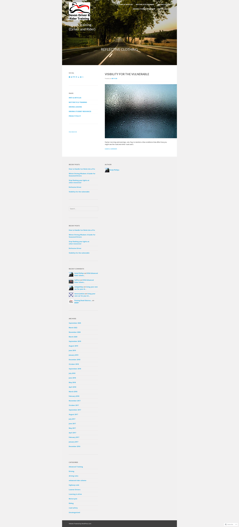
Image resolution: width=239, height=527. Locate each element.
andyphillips (78, 287)
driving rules (73, 476)
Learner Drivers (74, 490)
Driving (71, 471)
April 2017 (72, 433)
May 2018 (72, 382)
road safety (73, 508)
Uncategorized (74, 512)
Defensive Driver (75, 187)
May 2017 (72, 428)
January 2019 (73, 355)
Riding (71, 503)
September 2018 (75, 369)
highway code (74, 485)
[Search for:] (83, 209)
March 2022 (73, 328)
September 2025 (75, 323)
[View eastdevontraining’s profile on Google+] (83, 77)
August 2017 (73, 414)
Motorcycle (73, 499)
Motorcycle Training (145, 4)
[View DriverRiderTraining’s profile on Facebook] (69, 77)
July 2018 (72, 373)
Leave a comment (111, 149)
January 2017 (73, 442)
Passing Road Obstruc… (83, 300)
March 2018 (73, 392)
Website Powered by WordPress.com (80, 523)
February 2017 (74, 437)
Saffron (77, 280)
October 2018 (74, 364)
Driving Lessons (164, 4)
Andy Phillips (79, 273)
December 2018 (74, 360)
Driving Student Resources (144, 9)
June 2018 (72, 378)
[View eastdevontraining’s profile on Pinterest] (76, 77)
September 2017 (75, 410)
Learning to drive (75, 494)
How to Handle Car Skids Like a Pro (82, 169)
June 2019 (72, 350)
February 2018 (74, 396)
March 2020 (73, 337)
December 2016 (74, 446)
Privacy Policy (165, 9)
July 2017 (72, 419)
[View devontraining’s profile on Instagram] (74, 77)
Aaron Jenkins (79, 294)
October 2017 (74, 405)
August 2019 (73, 346)
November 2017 (74, 401)
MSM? (76, 303)
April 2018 (72, 387)
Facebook (73, 132)
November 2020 (74, 332)
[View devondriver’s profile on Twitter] (72, 77)
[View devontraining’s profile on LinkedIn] (78, 77)
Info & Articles (126, 4)
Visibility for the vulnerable (127, 74)
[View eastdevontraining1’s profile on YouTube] (81, 77)
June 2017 (72, 424)
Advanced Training (76, 467)
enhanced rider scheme (77, 480)
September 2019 (75, 341)
